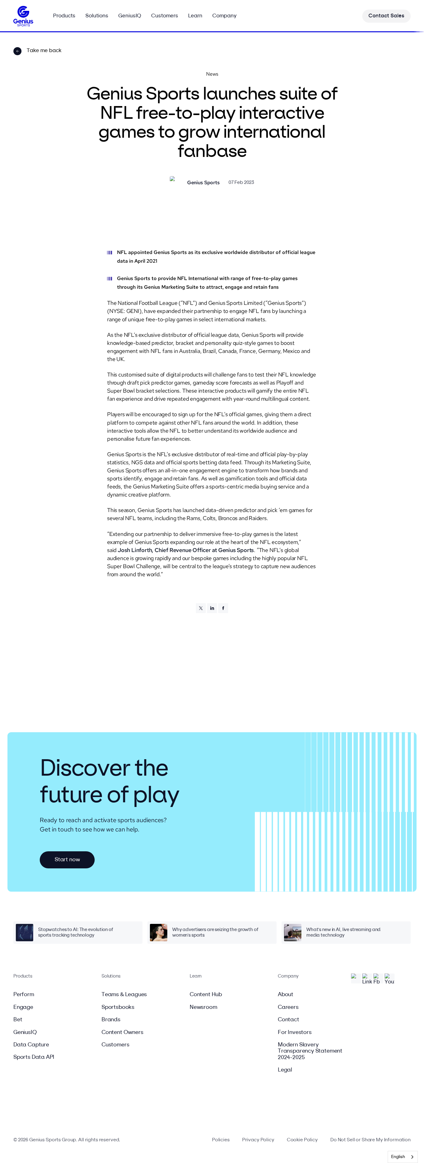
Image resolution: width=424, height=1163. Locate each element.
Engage (23, 1007)
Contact (288, 1020)
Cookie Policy (302, 1140)
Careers (288, 1007)
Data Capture (31, 1045)
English (398, 1157)
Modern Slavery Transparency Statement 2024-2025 (310, 1051)
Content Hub (206, 994)
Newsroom (203, 1007)
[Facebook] (223, 608)
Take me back (44, 50)
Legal (285, 1070)
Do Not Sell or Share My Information (370, 1140)
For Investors (295, 1032)
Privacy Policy (258, 1140)
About (285, 994)
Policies (221, 1140)
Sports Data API (33, 1057)
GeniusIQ (25, 1032)
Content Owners (122, 1032)
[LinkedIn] (212, 608)
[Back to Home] (23, 16)
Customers (115, 1045)
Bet (17, 1020)
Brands (110, 1020)
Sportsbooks (117, 1007)
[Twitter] (201, 608)
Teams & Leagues (124, 994)
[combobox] (403, 1157)
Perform (23, 994)
